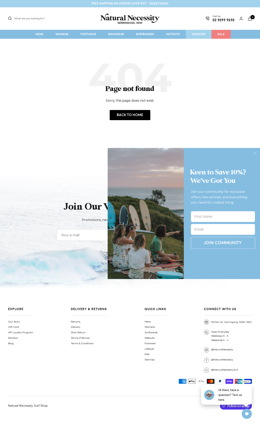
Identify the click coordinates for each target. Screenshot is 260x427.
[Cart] (250, 18)
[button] (223, 243)
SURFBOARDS (145, 34)
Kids (147, 354)
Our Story (14, 321)
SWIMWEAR (116, 34)
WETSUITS (173, 34)
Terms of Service (80, 337)
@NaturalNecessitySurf (224, 369)
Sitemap (150, 359)
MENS (39, 34)
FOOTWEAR (88, 34)
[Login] (241, 18)
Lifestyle (149, 348)
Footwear (150, 343)
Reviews (13, 337)
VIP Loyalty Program (20, 332)
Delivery (75, 326)
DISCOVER (198, 34)
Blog (11, 343)
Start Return (78, 332)
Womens (150, 326)
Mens (148, 321)
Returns (75, 321)
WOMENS (61, 34)
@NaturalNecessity (222, 349)
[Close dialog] (255, 153)
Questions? (159, 3)
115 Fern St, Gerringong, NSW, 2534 (231, 321)
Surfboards (151, 332)
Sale (221, 34)
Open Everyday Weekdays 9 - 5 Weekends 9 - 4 (220, 336)
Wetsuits (150, 337)
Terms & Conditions (82, 343)
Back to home (130, 115)
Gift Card (13, 326)
